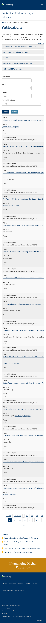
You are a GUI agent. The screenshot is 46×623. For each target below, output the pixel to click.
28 (25, 520)
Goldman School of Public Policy (14, 590)
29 (31, 520)
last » (25, 525)
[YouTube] (12, 580)
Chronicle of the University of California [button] (17, 63)
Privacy (4, 614)
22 (32, 516)
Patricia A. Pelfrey (9, 495)
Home (4, 22)
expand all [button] (40, 43)
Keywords (6, 77)
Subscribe (12, 584)
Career (35, 584)
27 (20, 520)
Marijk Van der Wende (11, 205)
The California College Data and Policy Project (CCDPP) (20, 543)
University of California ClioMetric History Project (22, 548)
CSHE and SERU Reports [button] (12, 69)
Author (4, 84)
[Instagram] (16, 580)
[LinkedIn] (8, 580)
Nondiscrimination (8, 611)
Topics (4, 92)
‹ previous (18, 516)
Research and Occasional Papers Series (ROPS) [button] (20, 46)
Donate (20, 584)
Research (5, 535)
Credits (27, 584)
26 (15, 520)
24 (42, 516)
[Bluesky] (20, 580)
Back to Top (40, 620)
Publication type (8, 100)
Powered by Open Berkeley (10, 605)
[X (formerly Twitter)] (3, 580)
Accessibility (6, 608)
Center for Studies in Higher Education (18, 15)
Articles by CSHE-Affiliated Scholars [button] (16, 52)
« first (9, 516)
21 (27, 516)
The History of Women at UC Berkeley (18, 552)
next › (39, 520)
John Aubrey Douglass (11, 127)
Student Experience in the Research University (21, 538)
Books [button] (5, 58)
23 (37, 516)
